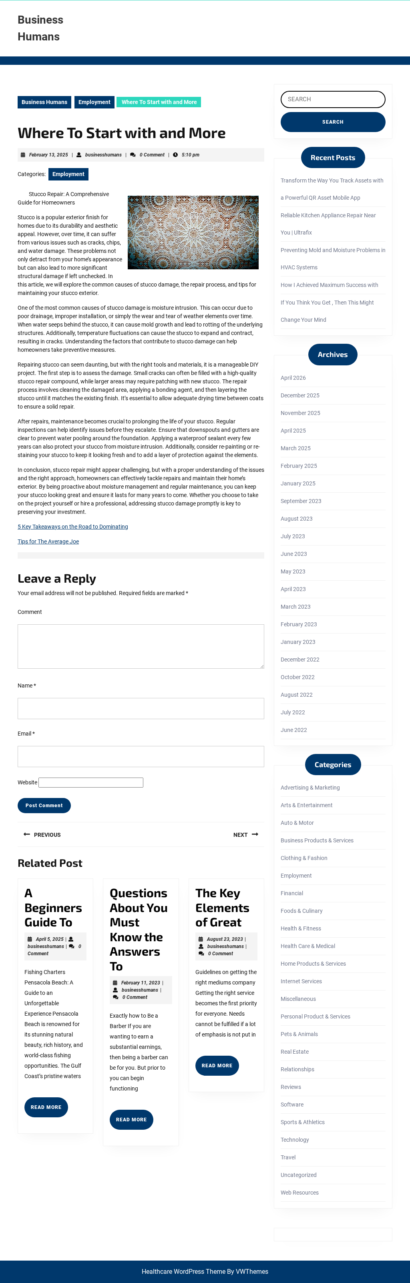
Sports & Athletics (303, 1122)
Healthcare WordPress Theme (183, 1271)
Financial (292, 893)
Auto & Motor (297, 823)
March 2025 (296, 448)
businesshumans (103, 155)
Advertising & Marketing (310, 787)
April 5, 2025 (50, 939)
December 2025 (300, 395)
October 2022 (298, 677)
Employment (94, 102)
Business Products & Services (317, 840)
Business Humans (44, 102)
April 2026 (293, 378)
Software (292, 1104)
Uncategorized (299, 1175)
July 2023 (293, 536)
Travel (288, 1157)
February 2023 (299, 624)
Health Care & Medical (308, 946)
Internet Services (301, 981)
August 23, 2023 (225, 939)
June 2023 (294, 554)
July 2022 (293, 712)
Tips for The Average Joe (48, 541)
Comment (30, 612)
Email (26, 733)
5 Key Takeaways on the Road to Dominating (73, 526)
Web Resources (300, 1192)
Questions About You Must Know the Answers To (139, 929)
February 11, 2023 (140, 983)
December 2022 (300, 659)
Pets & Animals (299, 1034)
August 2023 (297, 518)
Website (27, 782)
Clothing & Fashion (304, 858)
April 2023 (293, 589)
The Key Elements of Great (222, 907)
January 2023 (298, 642)
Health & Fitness (301, 928)
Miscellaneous (298, 999)
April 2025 (293, 430)
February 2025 (299, 466)
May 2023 (293, 571)
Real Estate (295, 1051)
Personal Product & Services (315, 1016)
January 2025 (298, 483)
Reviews (291, 1087)
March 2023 (296, 606)
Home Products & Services (313, 963)
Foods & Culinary (302, 911)
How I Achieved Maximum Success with (329, 285)
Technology (295, 1140)
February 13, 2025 (48, 155)
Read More (49, 1110)
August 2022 (297, 695)
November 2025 (300, 413)
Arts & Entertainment (307, 805)
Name (27, 685)
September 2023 (301, 501)
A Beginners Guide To (53, 907)
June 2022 (294, 730)
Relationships (297, 1069)
